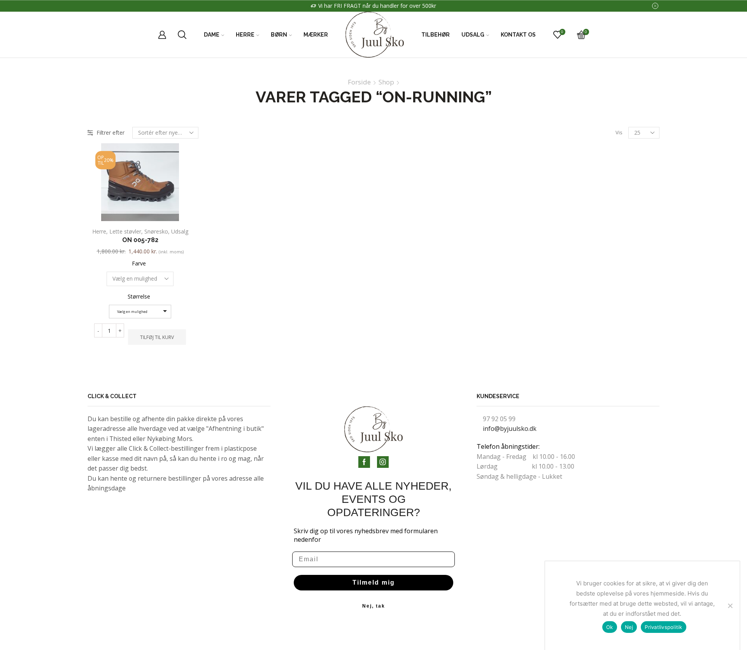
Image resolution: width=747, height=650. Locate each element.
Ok (609, 627)
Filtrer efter (110, 132)
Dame (211, 35)
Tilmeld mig (373, 582)
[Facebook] (364, 462)
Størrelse (139, 296)
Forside (359, 82)
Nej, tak (373, 606)
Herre (245, 35)
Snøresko (156, 231)
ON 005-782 (140, 240)
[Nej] (730, 606)
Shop (386, 82)
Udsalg (472, 35)
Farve (139, 263)
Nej (629, 627)
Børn (279, 35)
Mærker (315, 35)
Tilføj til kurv (157, 337)
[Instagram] (383, 462)
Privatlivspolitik (663, 627)
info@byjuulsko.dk (510, 428)
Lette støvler (125, 231)
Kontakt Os (518, 35)
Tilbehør (435, 35)
